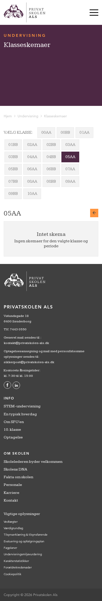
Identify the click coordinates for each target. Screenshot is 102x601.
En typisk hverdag (20, 414)
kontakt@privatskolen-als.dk (26, 343)
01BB (13, 144)
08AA (32, 181)
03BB (13, 156)
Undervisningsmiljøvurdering (23, 554)
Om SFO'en (14, 422)
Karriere (11, 492)
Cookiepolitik (12, 574)
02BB (51, 144)
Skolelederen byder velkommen (33, 461)
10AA (32, 193)
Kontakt (11, 500)
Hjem (8, 116)
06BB (51, 169)
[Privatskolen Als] (24, 12)
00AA (46, 132)
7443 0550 (18, 329)
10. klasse (12, 429)
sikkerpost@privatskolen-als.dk (29, 362)
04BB (51, 156)
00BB (65, 132)
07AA (70, 169)
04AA (32, 156)
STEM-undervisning (22, 406)
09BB (13, 193)
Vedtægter (11, 521)
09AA (70, 181)
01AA (84, 132)
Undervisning (28, 116)
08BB (51, 181)
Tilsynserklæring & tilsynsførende (26, 534)
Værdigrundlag (13, 528)
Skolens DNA (15, 469)
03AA (70, 144)
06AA (32, 169)
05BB (13, 169)
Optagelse (13, 437)
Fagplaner (10, 548)
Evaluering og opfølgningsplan (24, 541)
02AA (32, 144)
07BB (13, 181)
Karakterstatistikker (16, 561)
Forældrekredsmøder (18, 567)
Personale (13, 484)
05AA (70, 156)
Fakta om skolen (18, 477)
